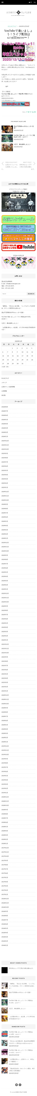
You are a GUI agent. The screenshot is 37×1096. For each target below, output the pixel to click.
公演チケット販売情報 (8, 387)
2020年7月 (5, 716)
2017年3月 (5, 886)
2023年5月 (5, 572)
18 (27, 356)
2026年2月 (5, 432)
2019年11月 (5, 750)
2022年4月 (5, 627)
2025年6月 (5, 466)
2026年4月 (5, 424)
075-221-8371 (10, 286)
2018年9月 (5, 809)
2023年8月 (5, 559)
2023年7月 (5, 563)
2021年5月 (5, 674)
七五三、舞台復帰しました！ (22, 144)
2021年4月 (5, 678)
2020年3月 (5, 733)
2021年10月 (5, 652)
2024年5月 (5, 521)
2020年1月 (5, 742)
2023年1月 (5, 589)
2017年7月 (5, 869)
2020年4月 (5, 729)
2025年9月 (5, 453)
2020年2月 (5, 737)
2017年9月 (5, 860)
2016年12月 (5, 898)
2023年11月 (5, 546)
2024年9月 (5, 504)
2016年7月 (5, 920)
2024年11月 (5, 496)
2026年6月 (5, 415)
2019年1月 (5, 792)
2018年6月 (5, 822)
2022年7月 (5, 614)
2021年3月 (5, 682)
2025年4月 (5, 474)
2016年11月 (5, 903)
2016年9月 (5, 911)
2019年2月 (5, 788)
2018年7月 (5, 818)
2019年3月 (5, 784)
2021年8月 (5, 661)
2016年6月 (5, 924)
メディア (4, 382)
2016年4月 (5, 932)
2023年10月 (5, 551)
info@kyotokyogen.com (13, 283)
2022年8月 (5, 610)
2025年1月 (5, 487)
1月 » (7, 366)
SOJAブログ (12, 26)
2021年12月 (5, 644)
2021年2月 (5, 686)
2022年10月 (5, 602)
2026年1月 (5, 436)
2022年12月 (5, 593)
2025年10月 (5, 449)
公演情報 (4, 391)
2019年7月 (5, 767)
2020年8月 (5, 712)
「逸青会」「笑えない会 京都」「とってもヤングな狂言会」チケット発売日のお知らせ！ (22, 986)
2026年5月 (5, 419)
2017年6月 (5, 873)
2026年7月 (5, 411)
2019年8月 (5, 763)
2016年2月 (5, 941)
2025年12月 (5, 440)
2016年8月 (5, 915)
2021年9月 (5, 657)
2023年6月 (5, 568)
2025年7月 (5, 462)
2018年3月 (5, 835)
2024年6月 (5, 517)
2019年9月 (5, 759)
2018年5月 (5, 826)
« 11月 (3, 366)
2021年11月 (5, 648)
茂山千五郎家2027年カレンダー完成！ (24, 127)
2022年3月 (5, 631)
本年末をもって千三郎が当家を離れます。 (21, 968)
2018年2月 (5, 839)
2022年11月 (5, 597)
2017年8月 (5, 865)
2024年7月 (5, 513)
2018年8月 (5, 814)
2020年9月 (5, 708)
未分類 (4, 395)
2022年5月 (5, 623)
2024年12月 (5, 491)
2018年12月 (5, 797)
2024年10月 (5, 500)
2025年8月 (5, 457)
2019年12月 (5, 746)
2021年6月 (5, 669)
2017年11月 (5, 852)
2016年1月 (5, 945)
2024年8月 (5, 508)
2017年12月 (5, 848)
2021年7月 (5, 665)
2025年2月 (5, 483)
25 (27, 360)
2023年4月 (5, 576)
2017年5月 (5, 877)
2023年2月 (5, 585)
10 (22, 352)
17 (22, 356)
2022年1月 (5, 640)
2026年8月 (5, 407)
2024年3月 (5, 530)
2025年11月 (5, 445)
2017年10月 (5, 856)
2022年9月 (5, 606)
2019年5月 (5, 775)
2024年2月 (5, 534)
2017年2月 (5, 890)
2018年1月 (5, 843)
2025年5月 (5, 470)
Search (31, 294)
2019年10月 (5, 754)
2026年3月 (5, 428)
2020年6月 (5, 720)
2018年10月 (5, 805)
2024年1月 (5, 538)
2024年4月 (5, 525)
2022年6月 (5, 619)
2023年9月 (5, 555)
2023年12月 (5, 542)
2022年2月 (5, 636)
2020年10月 (5, 703)
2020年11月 (5, 699)
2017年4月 (5, 882)
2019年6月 (5, 771)
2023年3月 (5, 580)
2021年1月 (5, 691)
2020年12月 (5, 695)
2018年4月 (5, 831)
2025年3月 (5, 479)
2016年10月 (5, 907)
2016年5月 (5, 928)
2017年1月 (5, 894)
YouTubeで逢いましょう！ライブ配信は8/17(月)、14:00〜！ (24, 136)
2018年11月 (5, 801)
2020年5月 (5, 725)
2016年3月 (5, 937)
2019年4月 (5, 780)
